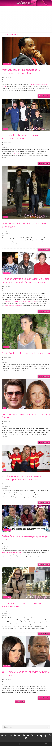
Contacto (37, 8)
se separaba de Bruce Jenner (13, 305)
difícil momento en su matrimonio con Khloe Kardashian (19, 301)
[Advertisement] (26, 21)
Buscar (31, 8)
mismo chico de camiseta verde (12, 552)
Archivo (25, 8)
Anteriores (21, 701)
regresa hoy (16, 153)
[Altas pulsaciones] (2, 735)
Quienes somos (46, 8)
